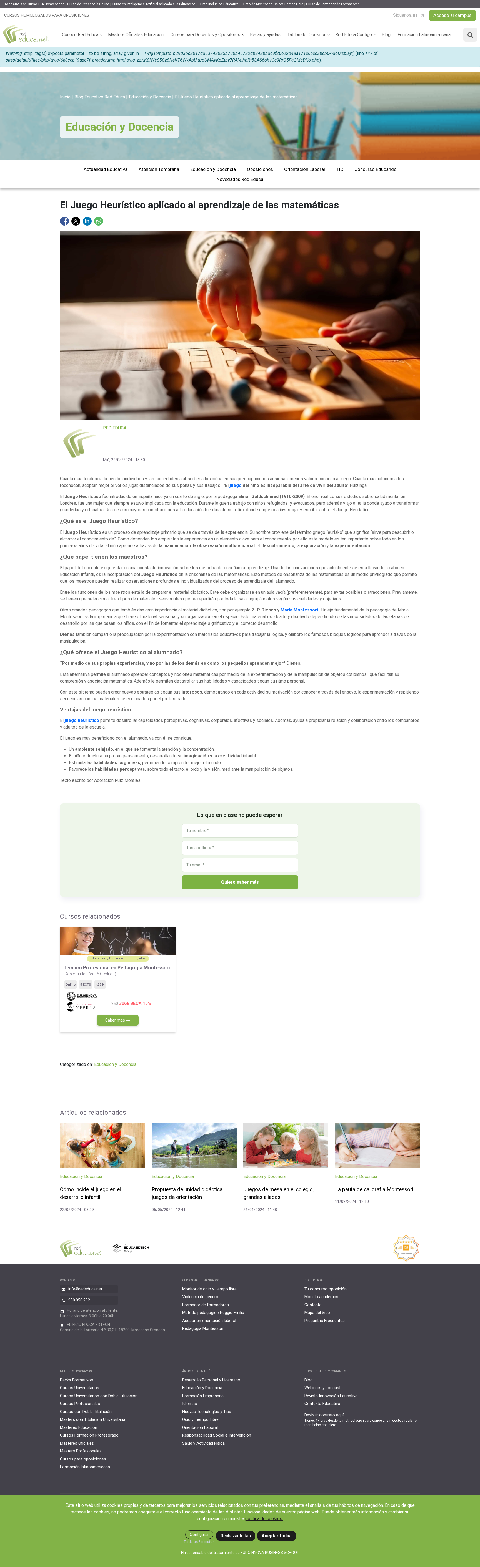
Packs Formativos (76, 1380)
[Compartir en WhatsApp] (98, 220)
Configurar (199, 1534)
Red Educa (114, 428)
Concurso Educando (375, 169)
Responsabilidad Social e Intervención (216, 1435)
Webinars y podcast (322, 1387)
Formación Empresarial (203, 1395)
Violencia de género (200, 1296)
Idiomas (189, 1403)
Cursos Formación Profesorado (89, 1435)
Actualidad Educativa (106, 169)
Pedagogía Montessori (202, 1328)
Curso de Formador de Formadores (333, 4)
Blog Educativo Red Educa (99, 97)
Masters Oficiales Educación (136, 34)
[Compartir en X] (76, 220)
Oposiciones (260, 169)
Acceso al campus (452, 15)
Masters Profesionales (81, 1451)
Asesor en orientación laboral (209, 1320)
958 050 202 (79, 1300)
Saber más (115, 1020)
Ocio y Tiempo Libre (200, 1419)
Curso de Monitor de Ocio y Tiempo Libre (272, 4)
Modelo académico (321, 1296)
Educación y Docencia (150, 97)
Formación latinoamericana (85, 1466)
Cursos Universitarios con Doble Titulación (99, 1395)
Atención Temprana (159, 169)
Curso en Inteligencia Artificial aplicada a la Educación (154, 4)
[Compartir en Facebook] (65, 220)
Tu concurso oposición (325, 1289)
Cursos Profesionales (80, 1403)
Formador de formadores (205, 1304)
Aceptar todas (277, 1535)
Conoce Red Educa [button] (80, 34)
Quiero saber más (240, 882)
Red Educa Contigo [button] (353, 34)
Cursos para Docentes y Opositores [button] (205, 34)
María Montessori (299, 610)
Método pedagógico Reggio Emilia (213, 1312)
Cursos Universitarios (79, 1387)
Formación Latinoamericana (424, 34)
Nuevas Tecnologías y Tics (206, 1411)
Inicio (65, 97)
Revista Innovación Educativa (331, 1395)
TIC (339, 169)
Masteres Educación (78, 1427)
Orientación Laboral (304, 169)
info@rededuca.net (85, 1289)
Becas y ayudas (265, 34)
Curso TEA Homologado (46, 4)
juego (236, 485)
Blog (386, 34)
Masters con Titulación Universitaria (92, 1419)
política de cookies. (264, 1518)
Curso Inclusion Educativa (218, 4)
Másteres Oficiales (77, 1443)
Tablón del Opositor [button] (307, 34)
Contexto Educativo (322, 1403)
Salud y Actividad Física (203, 1443)
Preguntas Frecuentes (324, 1320)
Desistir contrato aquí (324, 1414)
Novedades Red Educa (240, 179)
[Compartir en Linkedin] (88, 220)
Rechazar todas (236, 1535)
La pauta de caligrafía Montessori (374, 1189)
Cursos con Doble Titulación (86, 1411)
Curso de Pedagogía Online (88, 4)
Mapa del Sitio (317, 1312)
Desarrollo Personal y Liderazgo (211, 1380)
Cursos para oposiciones (83, 1459)
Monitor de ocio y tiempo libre (209, 1289)
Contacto (313, 1304)
